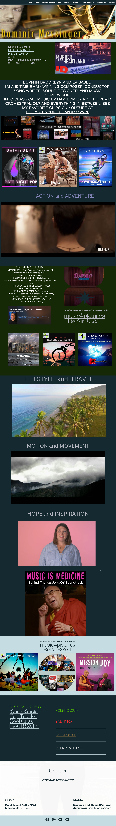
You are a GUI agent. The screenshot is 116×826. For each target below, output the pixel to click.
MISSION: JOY (14, 270)
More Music (101, 2)
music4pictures (85, 316)
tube (68, 722)
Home (30, 2)
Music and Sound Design (51, 2)
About (37, 2)
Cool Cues (21, 721)
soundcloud (67, 710)
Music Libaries (88, 2)
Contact (112, 2)
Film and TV (76, 2)
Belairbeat (66, 735)
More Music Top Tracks (24, 714)
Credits (66, 2)
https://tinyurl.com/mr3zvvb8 (57, 112)
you (59, 722)
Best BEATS (24, 726)
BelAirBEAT (85, 322)
